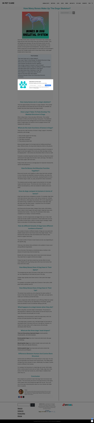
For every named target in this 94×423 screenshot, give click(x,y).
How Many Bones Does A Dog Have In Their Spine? (30, 68)
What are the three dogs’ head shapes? (27, 73)
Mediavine (58, 421)
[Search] (32, 405)
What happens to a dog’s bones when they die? (29, 71)
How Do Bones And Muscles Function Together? (29, 63)
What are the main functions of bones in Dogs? (29, 61)
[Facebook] (19, 397)
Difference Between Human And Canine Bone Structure (31, 75)
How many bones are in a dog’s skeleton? (28, 58)
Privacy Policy (21, 413)
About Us (20, 408)
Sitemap (20, 416)
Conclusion (20, 76)
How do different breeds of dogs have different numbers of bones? (34, 66)
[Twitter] (23, 397)
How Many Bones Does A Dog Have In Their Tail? (30, 70)
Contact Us (20, 411)
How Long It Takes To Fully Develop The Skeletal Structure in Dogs (34, 60)
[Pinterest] (21, 397)
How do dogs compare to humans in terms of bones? (31, 65)
